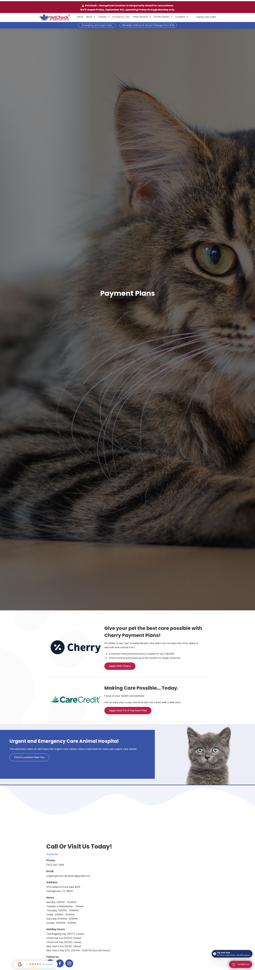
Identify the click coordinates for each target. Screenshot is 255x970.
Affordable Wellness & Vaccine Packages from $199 (148, 25)
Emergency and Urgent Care (97, 25)
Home (80, 16)
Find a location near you (29, 757)
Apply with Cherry (120, 666)
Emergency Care (121, 16)
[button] (91, 17)
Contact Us (127, 817)
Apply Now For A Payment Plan (128, 710)
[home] (54, 16)
